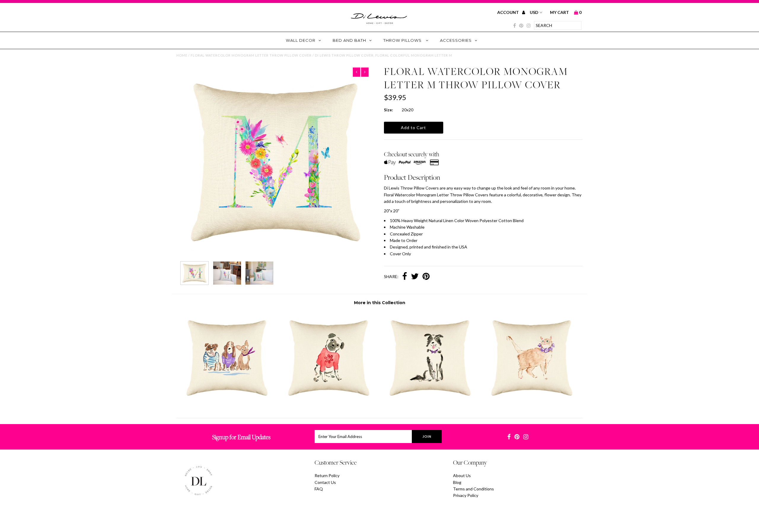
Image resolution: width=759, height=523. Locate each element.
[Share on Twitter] (415, 277)
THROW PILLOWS (403, 40)
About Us (462, 475)
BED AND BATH (349, 40)
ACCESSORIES (456, 40)
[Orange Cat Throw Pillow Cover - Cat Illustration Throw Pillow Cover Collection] (531, 402)
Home (181, 55)
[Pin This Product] (426, 277)
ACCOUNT (508, 12)
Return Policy (327, 475)
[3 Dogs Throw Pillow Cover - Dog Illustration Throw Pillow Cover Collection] (227, 402)
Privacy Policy (465, 495)
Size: (388, 110)
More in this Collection (379, 302)
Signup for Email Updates (241, 437)
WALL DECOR (300, 40)
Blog (457, 482)
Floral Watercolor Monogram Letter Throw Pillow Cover (251, 55)
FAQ (319, 488)
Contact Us (325, 482)
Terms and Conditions (473, 488)
